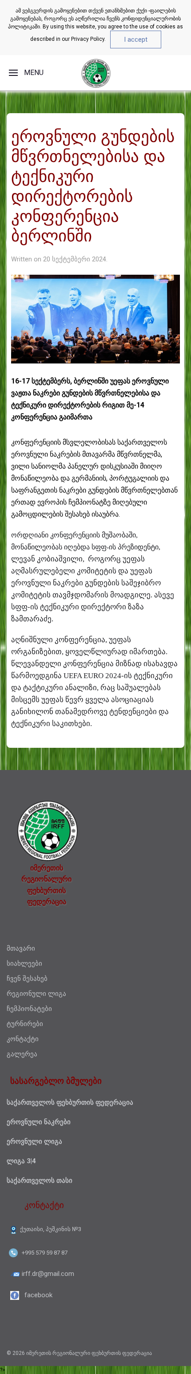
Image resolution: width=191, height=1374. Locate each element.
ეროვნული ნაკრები (39, 1122)
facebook (38, 1295)
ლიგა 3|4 (21, 1161)
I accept (135, 39)
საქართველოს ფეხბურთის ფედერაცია (70, 1102)
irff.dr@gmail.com (48, 1274)
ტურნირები (25, 1024)
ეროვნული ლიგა (34, 1141)
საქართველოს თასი (39, 1180)
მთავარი (21, 948)
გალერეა (22, 1054)
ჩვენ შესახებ (27, 979)
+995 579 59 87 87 (45, 1252)
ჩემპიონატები (29, 1009)
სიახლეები (24, 963)
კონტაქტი (23, 1039)
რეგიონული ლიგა (36, 994)
